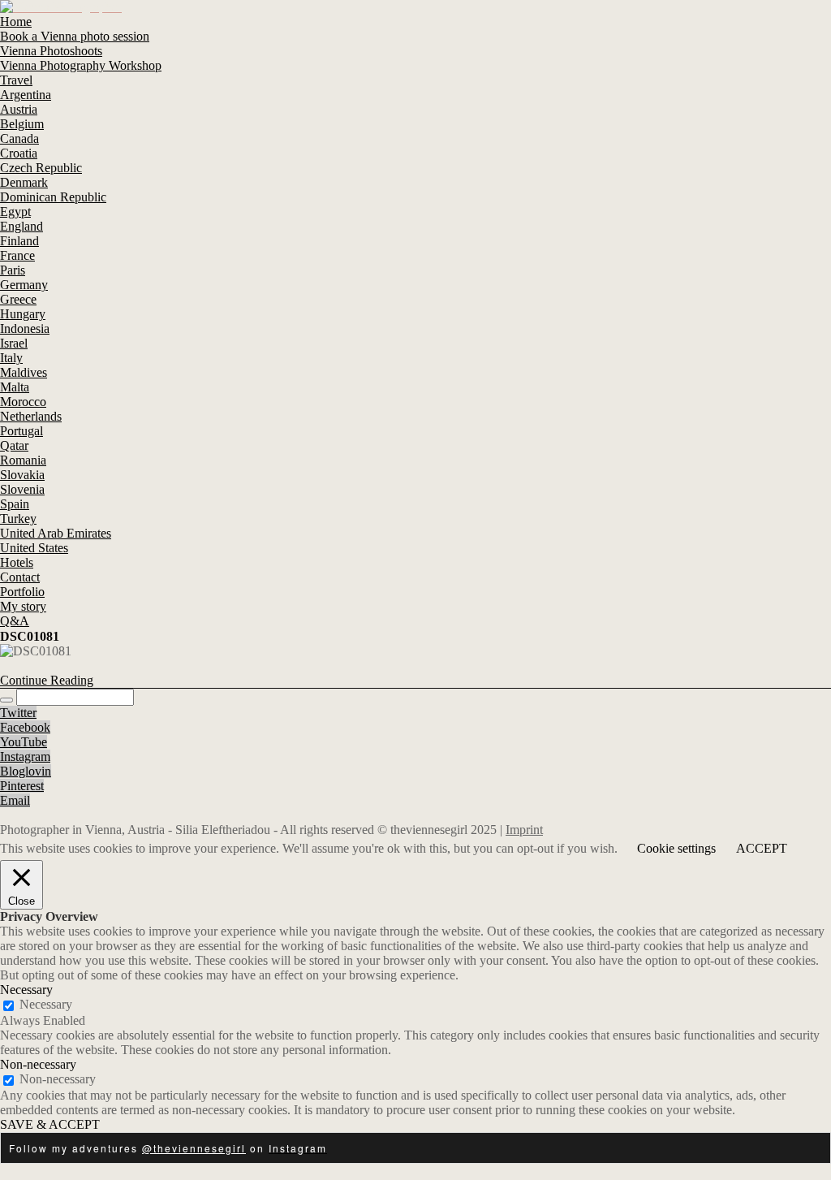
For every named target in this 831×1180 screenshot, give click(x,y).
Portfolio (22, 592)
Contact (20, 577)
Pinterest (22, 786)
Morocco (23, 401)
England (21, 226)
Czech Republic (41, 168)
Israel (14, 343)
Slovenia (22, 489)
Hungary (22, 314)
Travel (16, 80)
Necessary (45, 1004)
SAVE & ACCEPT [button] (50, 1124)
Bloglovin (25, 771)
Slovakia (22, 475)
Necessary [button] (26, 989)
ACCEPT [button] (761, 848)
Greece (18, 299)
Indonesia (25, 328)
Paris (12, 270)
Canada (19, 138)
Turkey (18, 518)
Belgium (22, 124)
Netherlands (31, 416)
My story (23, 606)
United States (34, 548)
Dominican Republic (53, 197)
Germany (24, 285)
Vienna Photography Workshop (80, 65)
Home (16, 21)
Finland (19, 241)
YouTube (23, 742)
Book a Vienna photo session (74, 36)
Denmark (24, 182)
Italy (11, 358)
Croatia (18, 153)
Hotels (16, 562)
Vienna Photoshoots (51, 51)
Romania (23, 460)
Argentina (25, 95)
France (17, 255)
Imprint (524, 829)
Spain (14, 504)
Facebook (25, 727)
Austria (18, 109)
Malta (14, 387)
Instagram (25, 756)
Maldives (23, 372)
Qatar (14, 445)
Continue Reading (46, 680)
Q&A (14, 621)
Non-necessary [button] (38, 1064)
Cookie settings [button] (676, 848)
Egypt (15, 211)
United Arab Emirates (55, 533)
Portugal (21, 431)
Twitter (18, 713)
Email (15, 800)
